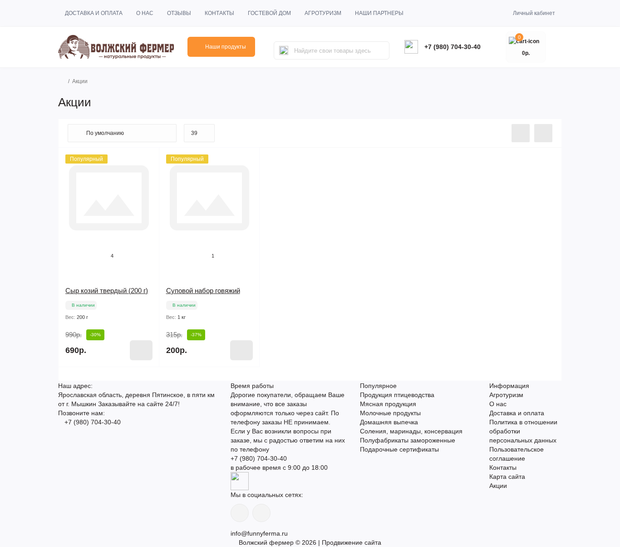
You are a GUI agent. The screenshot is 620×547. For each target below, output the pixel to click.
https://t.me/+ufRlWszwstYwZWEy (240, 513)
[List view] (521, 133)
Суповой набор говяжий (203, 290)
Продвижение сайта (351, 542)
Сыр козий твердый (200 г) (106, 290)
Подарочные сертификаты (399, 449)
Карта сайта (507, 476)
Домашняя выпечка (389, 422)
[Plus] (141, 380)
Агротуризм (323, 13)
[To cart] (141, 350)
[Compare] (146, 178)
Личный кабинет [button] (534, 13)
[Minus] (77, 380)
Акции (498, 485)
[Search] (284, 50)
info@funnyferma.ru (259, 533)
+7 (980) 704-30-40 (452, 46)
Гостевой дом (269, 13)
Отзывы (179, 13)
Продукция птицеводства (397, 394)
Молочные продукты (390, 413)
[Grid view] (543, 133)
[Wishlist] (146, 161)
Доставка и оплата (94, 13)
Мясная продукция (388, 404)
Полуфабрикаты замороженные (407, 440)
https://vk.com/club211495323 (261, 513)
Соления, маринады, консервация (411, 431)
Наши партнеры (379, 13)
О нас (144, 13)
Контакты (219, 13)
